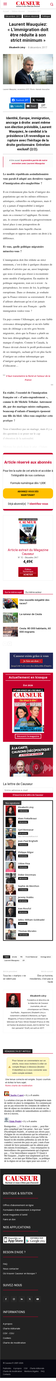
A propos (7, 1323)
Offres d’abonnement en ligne (18, 1205)
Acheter (28, 575)
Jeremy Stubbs (26, 897)
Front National (31, 957)
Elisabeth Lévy (17, 47)
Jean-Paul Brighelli (28, 841)
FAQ (5, 1263)
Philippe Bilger (26, 852)
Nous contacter (11, 1268)
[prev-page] (5, 644)
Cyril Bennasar (26, 829)
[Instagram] (14, 1299)
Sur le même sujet (13, 592)
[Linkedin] (22, 1299)
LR (23, 960)
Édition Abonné (18, 11)
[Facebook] (6, 1299)
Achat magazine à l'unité (15, 1214)
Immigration (46, 957)
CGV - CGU (8, 1333)
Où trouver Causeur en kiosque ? (20, 1273)
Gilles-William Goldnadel (31, 919)
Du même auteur (34, 592)
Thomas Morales (27, 931)
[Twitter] (30, 1299)
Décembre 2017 (34, 11)
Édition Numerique (28, 570)
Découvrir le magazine (28, 736)
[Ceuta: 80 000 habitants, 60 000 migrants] (10, 632)
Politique (46, 16)
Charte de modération (14, 1342)
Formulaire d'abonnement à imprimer (22, 1209)
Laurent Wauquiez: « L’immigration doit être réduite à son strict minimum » (28, 32)
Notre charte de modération (18, 1085)
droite (14, 957)
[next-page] (9, 644)
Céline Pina (24, 863)
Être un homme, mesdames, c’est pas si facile (41, 978)
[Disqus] (28, 1127)
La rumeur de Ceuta (30, 614)
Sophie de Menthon (28, 886)
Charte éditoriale (11, 1328)
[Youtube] (38, 1299)
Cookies (7, 1337)
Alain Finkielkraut (27, 818)
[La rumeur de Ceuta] (10, 618)
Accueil (6, 11)
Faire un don (9, 1219)
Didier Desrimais (27, 874)
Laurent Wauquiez (11, 960)
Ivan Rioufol (24, 908)
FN (21, 957)
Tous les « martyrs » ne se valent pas (14, 977)
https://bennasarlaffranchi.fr (28, 836)
